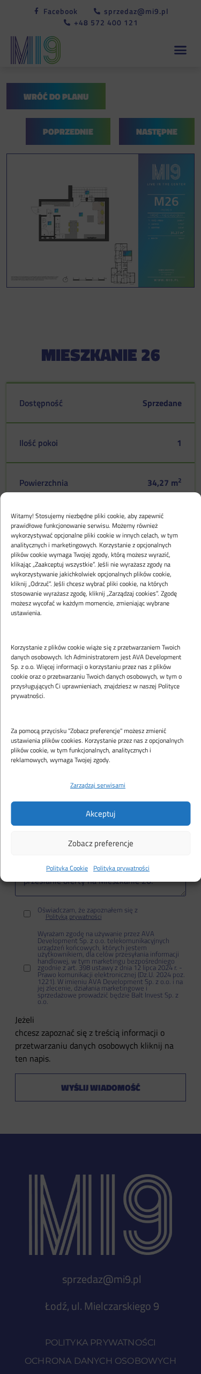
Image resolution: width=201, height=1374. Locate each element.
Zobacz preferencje (100, 843)
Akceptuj (100, 813)
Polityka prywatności (121, 868)
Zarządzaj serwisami (97, 785)
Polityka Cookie (67, 868)
